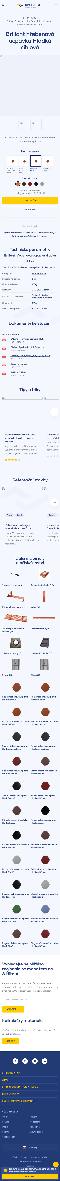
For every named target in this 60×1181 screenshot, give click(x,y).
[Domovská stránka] (22, 17)
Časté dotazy (8, 1136)
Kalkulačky (30, 1176)
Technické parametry (12, 232)
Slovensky (32, 1147)
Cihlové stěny (10, 1094)
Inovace (33, 1116)
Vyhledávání (3, 5)
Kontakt (44, 236)
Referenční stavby (46, 232)
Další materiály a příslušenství (25, 236)
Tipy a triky (30, 232)
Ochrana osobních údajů (30, 1161)
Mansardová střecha (42, 297)
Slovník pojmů (36, 1131)
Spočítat (11, 1041)
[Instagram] (25, 1061)
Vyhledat (11, 1009)
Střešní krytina (11, 1073)
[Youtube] (35, 1061)
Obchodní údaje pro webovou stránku (29, 1157)
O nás (5, 1116)
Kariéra (5, 1131)
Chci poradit (30, 210)
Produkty (31, 18)
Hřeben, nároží (39, 273)
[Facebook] (15, 1061)
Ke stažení (35, 1121)
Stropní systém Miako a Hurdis (20, 1087)
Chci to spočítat (30, 200)
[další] (54, 412)
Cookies (30, 1166)
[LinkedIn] (44, 1061)
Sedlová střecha (40, 295)
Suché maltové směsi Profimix (19, 1101)
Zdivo (5, 1080)
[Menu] (56, 5)
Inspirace (6, 1126)
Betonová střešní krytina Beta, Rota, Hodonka (29, 21)
